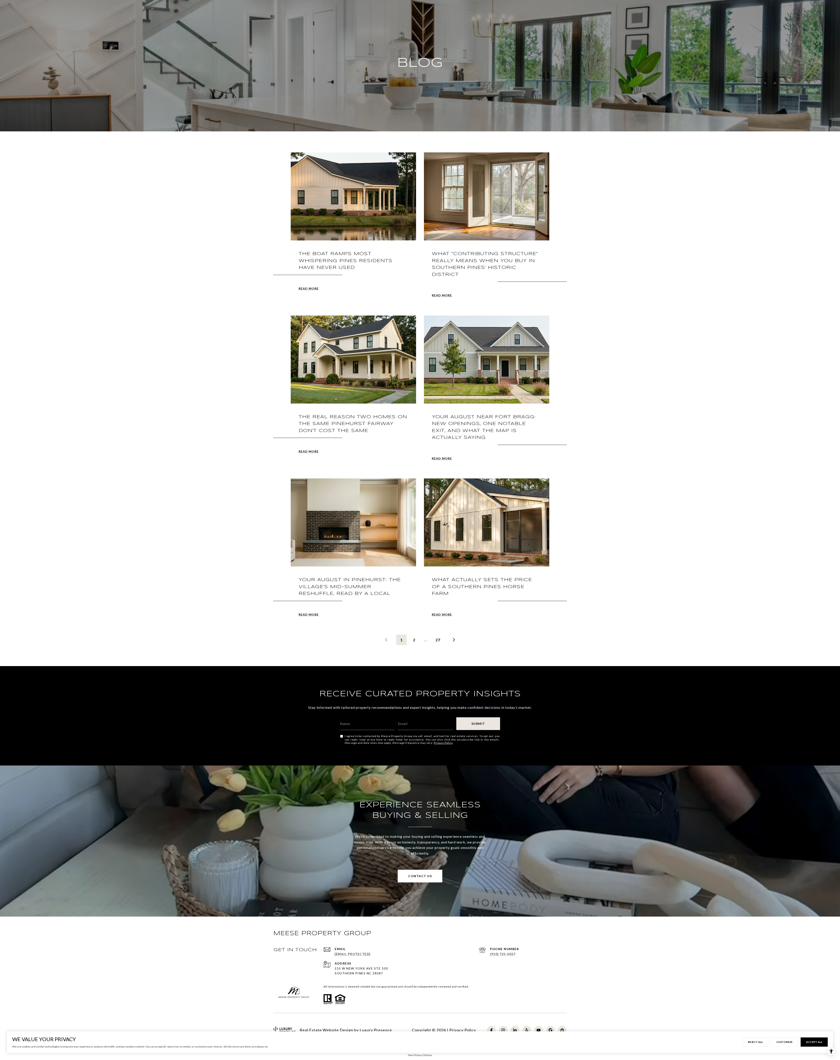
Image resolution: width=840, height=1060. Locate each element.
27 (438, 640)
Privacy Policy (443, 742)
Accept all (814, 1042)
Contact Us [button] (420, 876)
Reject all (755, 1042)
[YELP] (526, 1030)
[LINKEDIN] (515, 1030)
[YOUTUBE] (538, 1030)
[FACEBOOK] (491, 1030)
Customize (784, 1042)
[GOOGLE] (550, 1030)
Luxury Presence (376, 1030)
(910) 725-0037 (503, 954)
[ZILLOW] (562, 1030)
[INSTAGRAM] (503, 1030)
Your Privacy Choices (420, 1055)
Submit (478, 723)
